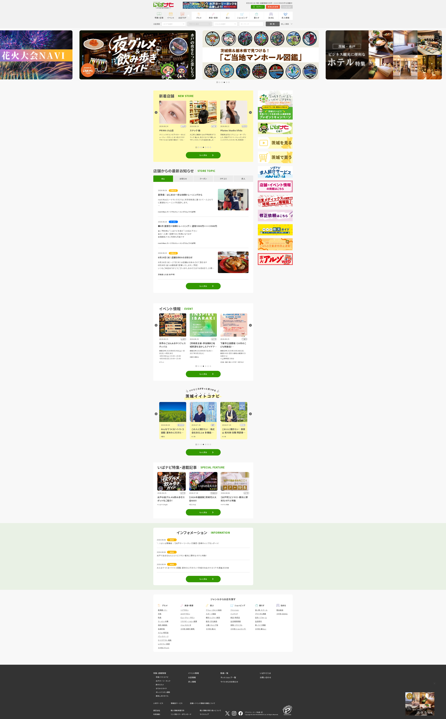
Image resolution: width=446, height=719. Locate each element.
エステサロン (185, 614)
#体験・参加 (193, 354)
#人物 (163, 436)
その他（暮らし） (260, 629)
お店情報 (192, 677)
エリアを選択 (167, 24)
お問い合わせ (265, 677)
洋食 (159, 614)
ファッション (234, 610)
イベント (170, 17)
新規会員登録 (273, 7)
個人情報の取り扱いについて (210, 710)
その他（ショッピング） (238, 629)
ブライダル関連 (260, 614)
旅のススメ (160, 684)
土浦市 (242, 425)
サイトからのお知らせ (229, 681)
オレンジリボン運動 (163, 692)
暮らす (256, 17)
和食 (159, 617)
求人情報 (285, 17)
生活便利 (258, 621)
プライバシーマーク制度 (252, 712)
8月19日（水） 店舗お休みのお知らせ (175, 257)
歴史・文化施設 (211, 621)
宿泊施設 (279, 610)
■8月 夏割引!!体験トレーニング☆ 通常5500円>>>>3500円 (187, 225)
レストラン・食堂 (164, 644)
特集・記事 (159, 17)
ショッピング (242, 17)
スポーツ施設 (211, 614)
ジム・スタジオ (185, 625)
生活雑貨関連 (235, 621)
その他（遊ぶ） (211, 629)
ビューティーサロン (187, 617)
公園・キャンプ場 (212, 625)
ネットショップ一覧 (228, 677)
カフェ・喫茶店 (163, 632)
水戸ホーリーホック (163, 681)
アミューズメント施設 (213, 610)
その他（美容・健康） (187, 629)
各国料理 (161, 629)
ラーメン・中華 (163, 621)
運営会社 (156, 710)
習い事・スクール (261, 610)
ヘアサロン (184, 610)
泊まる (271, 17)
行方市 (181, 425)
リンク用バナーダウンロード (181, 714)
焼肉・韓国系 (162, 625)
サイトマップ (204, 714)
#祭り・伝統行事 (203, 354)
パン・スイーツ (163, 636)
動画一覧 (224, 673)
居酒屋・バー (162, 610)
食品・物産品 (235, 617)
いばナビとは (265, 673)
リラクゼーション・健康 (188, 621)
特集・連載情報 (159, 673)
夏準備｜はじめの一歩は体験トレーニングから (180, 194)
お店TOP (182, 17)
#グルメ (211, 354)
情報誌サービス (177, 703)
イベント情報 (193, 673)
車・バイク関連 (260, 625)
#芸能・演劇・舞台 (165, 362)
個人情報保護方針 (177, 710)
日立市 (212, 425)
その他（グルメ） (163, 648)
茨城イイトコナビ (162, 677)
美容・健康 (213, 17)
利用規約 (156, 714)
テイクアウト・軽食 (165, 640)
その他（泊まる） (282, 614)
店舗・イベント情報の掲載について (202, 703)
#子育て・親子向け (177, 362)
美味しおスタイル (162, 696)
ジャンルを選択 (220, 24)
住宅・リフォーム (261, 617)
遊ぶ (228, 17)
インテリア (234, 614)
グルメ (198, 17)
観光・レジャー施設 (213, 617)
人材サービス (158, 703)
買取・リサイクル (236, 625)
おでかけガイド (161, 688)
